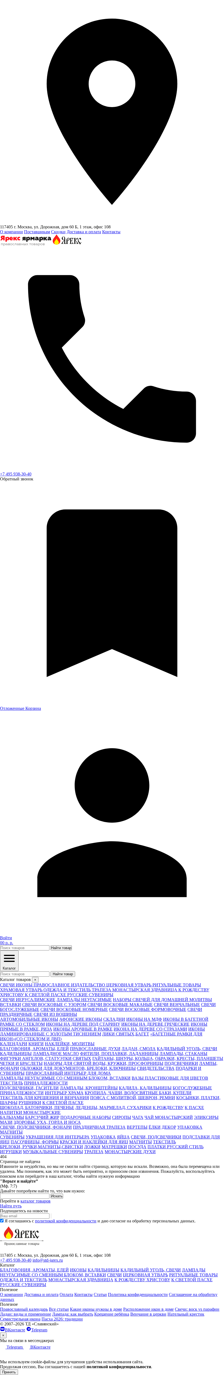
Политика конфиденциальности (138, 1294)
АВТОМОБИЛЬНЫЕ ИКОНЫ (29, 1019)
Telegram (39, 1330)
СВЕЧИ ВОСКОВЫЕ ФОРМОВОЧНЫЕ (147, 1009)
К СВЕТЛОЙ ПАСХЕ (63, 1102)
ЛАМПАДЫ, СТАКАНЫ (183, 1053)
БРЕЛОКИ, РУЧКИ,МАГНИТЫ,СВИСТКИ (41, 1146)
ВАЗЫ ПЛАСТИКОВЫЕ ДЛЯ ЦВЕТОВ (170, 1078)
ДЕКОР (169, 1127)
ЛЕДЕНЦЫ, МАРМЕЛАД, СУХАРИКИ (113, 1107)
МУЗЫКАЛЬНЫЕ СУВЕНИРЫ (53, 1151)
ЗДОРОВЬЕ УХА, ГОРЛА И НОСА (47, 1122)
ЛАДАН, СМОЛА (139, 1048)
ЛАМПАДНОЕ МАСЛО (56, 1053)
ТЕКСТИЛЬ (11, 1083)
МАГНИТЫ (11, 1132)
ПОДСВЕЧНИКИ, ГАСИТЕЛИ (29, 1088)
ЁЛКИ (155, 1127)
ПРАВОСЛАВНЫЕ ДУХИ (95, 1048)
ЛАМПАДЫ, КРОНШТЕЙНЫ (89, 1088)
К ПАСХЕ (194, 1107)
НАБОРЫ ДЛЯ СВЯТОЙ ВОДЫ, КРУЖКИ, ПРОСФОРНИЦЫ (103, 1063)
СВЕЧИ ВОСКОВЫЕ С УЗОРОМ (54, 1004)
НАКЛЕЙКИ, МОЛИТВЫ (70, 1043)
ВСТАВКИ (10, 1004)
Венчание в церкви (148, 1314)
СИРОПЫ (121, 1117)
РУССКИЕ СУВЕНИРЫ (23, 1284)
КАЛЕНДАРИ (13, 1043)
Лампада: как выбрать (72, 1314)
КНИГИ (36, 1043)
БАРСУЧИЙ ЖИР (42, 1117)
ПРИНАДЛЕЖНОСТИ (46, 1083)
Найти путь (11, 1206)
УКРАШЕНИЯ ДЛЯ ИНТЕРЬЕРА (58, 1137)
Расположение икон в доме (148, 1309)
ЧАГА (137, 1117)
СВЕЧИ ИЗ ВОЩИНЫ (55, 1014)
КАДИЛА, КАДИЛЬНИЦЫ (145, 1088)
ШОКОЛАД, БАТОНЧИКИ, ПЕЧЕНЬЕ (37, 1107)
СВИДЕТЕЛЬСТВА (156, 1068)
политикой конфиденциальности (65, 1221)
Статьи (100, 1294)
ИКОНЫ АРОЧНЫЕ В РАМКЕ (83, 1029)
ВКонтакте (15, 1330)
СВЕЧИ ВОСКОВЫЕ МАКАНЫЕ (120, 1004)
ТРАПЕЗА (94, 1151)
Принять (9, 1372)
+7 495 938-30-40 (15, 474)
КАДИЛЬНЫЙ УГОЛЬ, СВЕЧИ (187, 1048)
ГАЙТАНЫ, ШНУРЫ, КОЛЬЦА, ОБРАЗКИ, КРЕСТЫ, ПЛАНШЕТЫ (157, 1058)
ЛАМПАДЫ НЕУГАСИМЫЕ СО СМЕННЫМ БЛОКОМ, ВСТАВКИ (65, 1078)
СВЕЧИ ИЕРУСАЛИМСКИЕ (27, 999)
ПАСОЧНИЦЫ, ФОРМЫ (35, 1142)
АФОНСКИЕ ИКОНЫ (80, 1019)
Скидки (58, 231)
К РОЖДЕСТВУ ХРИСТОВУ (142, 1279)
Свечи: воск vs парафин (197, 1309)
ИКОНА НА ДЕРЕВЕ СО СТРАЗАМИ (150, 1029)
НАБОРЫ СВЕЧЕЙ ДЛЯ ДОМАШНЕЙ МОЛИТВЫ (162, 999)
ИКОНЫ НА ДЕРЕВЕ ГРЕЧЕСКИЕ (155, 1024)
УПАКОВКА (189, 1127)
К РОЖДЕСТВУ (168, 1107)
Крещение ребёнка (111, 1314)
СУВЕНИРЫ (12, 1137)
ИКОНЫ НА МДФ (144, 1019)
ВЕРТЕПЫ (137, 1127)
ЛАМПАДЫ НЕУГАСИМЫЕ (84, 999)
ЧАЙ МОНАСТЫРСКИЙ (169, 1117)
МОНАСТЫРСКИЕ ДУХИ (130, 1151)
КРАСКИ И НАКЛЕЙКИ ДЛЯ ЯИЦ (94, 1142)
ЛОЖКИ (92, 1146)
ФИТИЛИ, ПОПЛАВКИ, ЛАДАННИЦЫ (119, 1053)
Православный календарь (24, 1309)
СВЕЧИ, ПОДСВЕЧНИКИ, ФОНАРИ (36, 1127)
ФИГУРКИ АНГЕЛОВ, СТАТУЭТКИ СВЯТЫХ (45, 1058)
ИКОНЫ (78, 1270)
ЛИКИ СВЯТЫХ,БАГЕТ (125, 1034)
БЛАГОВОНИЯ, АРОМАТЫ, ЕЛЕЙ (34, 1048)
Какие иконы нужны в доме (96, 1309)
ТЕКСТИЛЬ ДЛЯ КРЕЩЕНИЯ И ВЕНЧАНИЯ (44, 1097)
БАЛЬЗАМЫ (12, 1117)
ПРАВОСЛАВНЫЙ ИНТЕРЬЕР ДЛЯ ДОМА (68, 1073)
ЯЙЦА (123, 1137)
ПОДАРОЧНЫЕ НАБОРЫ (85, 1117)
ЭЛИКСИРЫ (206, 1117)
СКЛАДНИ (114, 1019)
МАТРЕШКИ (114, 1146)
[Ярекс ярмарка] (22, 1250)
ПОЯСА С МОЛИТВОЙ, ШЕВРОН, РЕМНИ (132, 1097)
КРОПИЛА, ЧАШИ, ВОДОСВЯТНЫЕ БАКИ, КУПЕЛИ (138, 1093)
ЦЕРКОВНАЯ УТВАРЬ (145, 1275)
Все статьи (59, 1309)
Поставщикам (37, 231)
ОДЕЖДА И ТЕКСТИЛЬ (23, 1279)
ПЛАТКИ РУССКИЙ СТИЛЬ (176, 1146)
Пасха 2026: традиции (62, 1319)
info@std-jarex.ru (48, 1260)
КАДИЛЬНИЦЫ (16, 1053)
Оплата (66, 1294)
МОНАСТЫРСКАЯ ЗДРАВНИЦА (80, 1279)
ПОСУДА (137, 1146)
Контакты (111, 231)
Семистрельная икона (20, 1319)
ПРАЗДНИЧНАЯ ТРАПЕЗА (99, 1127)
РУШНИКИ (30, 1102)
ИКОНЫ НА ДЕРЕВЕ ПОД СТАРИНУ (83, 1024)
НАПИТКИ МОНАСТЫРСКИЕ (30, 1112)
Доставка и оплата (84, 231)
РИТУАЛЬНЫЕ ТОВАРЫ (193, 1275)
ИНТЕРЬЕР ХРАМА (64, 1093)
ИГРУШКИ (11, 1151)
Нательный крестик (185, 1314)
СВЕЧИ (114, 1275)
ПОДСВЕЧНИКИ (181, 1063)
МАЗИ (6, 1122)
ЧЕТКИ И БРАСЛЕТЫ (21, 1063)
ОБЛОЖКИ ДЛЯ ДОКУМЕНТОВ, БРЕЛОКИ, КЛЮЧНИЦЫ (78, 1068)
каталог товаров (35, 1201)
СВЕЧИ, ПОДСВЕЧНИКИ (156, 1137)
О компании (11, 231)
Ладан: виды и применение (25, 1314)
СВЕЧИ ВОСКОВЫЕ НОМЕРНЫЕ (74, 1009)
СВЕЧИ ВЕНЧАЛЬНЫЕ (177, 1004)
